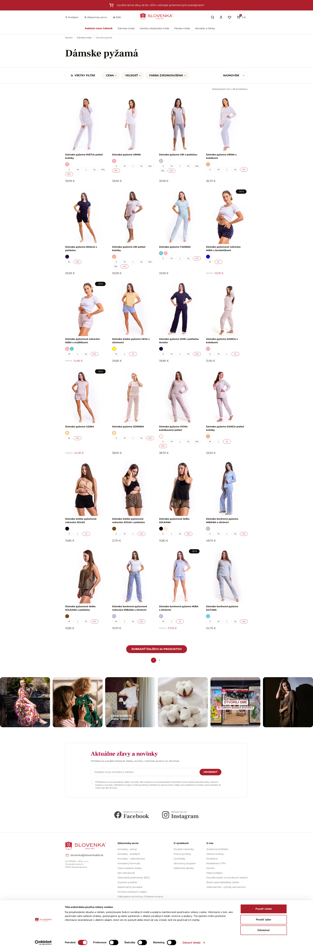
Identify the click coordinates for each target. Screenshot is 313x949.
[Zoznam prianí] (229, 17)
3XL (69, 174)
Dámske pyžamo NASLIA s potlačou (81, 248)
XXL (103, 169)
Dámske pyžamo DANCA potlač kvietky (225, 428)
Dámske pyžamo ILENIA (79, 426)
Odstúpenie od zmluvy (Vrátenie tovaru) (140, 896)
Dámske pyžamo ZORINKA (128, 426)
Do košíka (84, 637)
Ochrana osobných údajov (132, 891)
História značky (215, 853)
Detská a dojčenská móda (154, 28)
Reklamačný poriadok (130, 887)
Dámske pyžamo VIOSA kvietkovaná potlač (173, 428)
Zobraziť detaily (191, 942)
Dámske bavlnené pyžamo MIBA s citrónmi (178, 608)
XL (94, 169)
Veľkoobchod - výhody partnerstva (226, 887)
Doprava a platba (127, 882)
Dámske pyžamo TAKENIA (175, 246)
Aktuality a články (205, 28)
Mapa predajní (214, 872)
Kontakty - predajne (129, 853)
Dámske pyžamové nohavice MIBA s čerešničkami (223, 248)
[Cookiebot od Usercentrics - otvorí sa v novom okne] (43, 942)
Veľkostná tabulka (184, 868)
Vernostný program (185, 863)
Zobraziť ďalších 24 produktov (156, 649)
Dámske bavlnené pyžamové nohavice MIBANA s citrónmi (129, 608)
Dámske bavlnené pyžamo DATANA (222, 608)
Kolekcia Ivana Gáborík (98, 28)
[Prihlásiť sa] (221, 17)
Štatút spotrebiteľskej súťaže (222, 882)
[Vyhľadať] (212, 17)
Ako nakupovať (126, 872)
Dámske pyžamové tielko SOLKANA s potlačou (80, 608)
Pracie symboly (182, 853)
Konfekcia (212, 858)
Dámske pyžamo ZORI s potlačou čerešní (179, 341)
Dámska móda (126, 28)
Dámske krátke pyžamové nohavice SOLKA (81, 520)
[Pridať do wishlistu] (103, 637)
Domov (69, 37)
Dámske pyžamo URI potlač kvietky (128, 248)
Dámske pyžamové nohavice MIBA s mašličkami (82, 341)
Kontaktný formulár (129, 863)
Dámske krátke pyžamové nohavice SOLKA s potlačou (128, 520)
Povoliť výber (263, 919)
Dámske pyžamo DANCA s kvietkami (222, 341)
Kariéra (210, 868)
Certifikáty (179, 858)
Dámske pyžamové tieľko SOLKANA (174, 520)
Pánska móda (182, 28)
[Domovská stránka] (156, 16)
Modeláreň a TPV (216, 863)
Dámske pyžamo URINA (126, 154)
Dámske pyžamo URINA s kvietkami (221, 156)
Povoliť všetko (263, 908)
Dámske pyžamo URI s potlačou (178, 154)
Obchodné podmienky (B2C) (134, 877)
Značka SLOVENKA (217, 849)
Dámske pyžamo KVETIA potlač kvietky (84, 156)
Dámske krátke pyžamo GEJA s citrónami (130, 341)
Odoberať (210, 771)
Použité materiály (184, 849)
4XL (171, 170)
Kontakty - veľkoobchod (131, 858)
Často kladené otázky (130, 868)
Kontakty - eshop (127, 849)
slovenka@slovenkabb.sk (86, 855)
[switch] (113, 942)
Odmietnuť (263, 930)
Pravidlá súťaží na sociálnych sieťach (227, 877)
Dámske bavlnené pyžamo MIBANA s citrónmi (222, 520)
